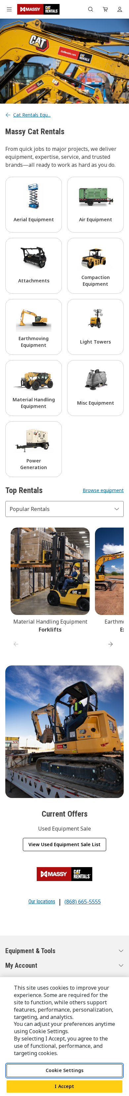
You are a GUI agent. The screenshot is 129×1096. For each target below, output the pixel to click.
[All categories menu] (9, 9)
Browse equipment (103, 490)
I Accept (64, 1086)
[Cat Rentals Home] (38, 9)
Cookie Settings (64, 1070)
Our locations (41, 901)
